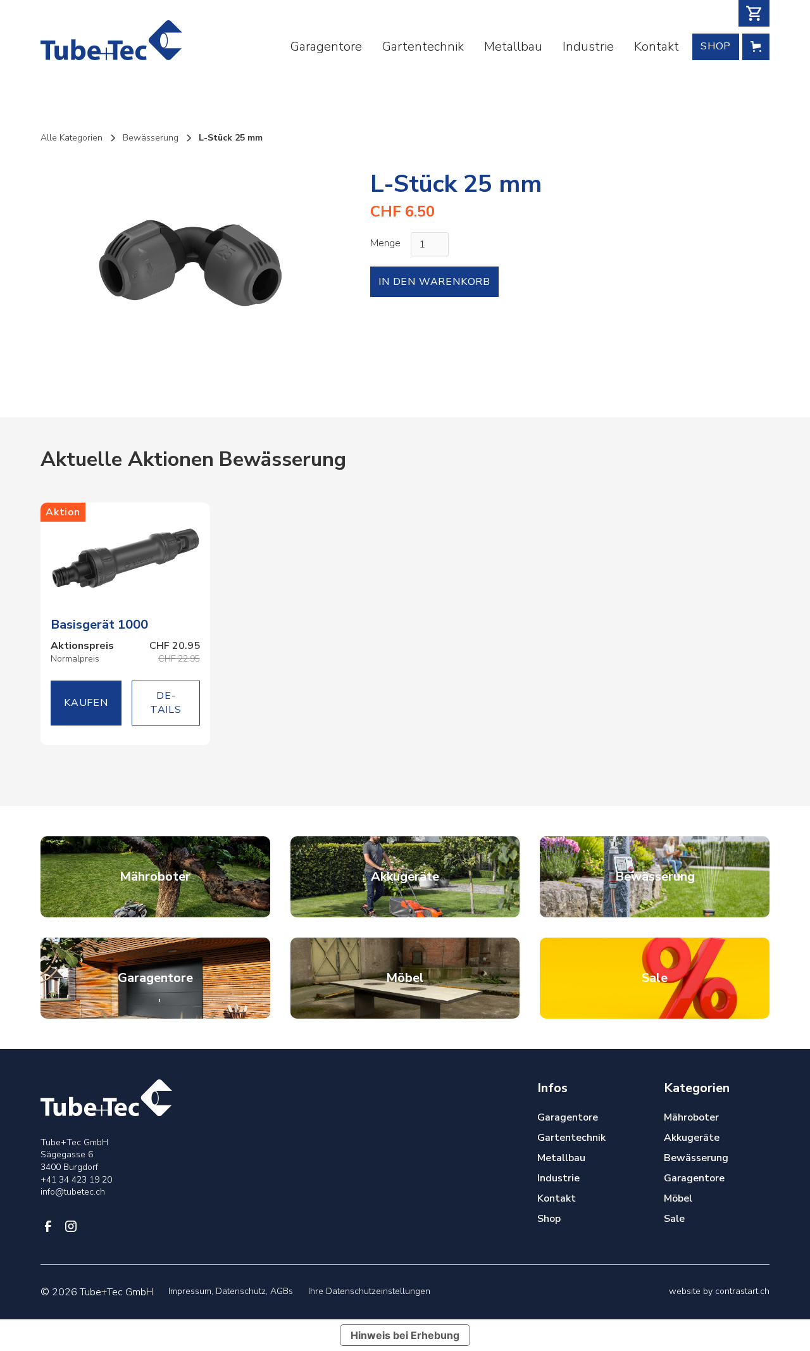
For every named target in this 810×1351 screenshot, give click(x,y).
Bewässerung (696, 1158)
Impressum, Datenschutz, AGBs (230, 1291)
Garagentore (326, 46)
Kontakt (656, 46)
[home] (111, 40)
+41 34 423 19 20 (76, 1180)
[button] (754, 13)
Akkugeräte (692, 1138)
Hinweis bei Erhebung (405, 1335)
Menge (385, 243)
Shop (716, 46)
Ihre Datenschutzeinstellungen (369, 1291)
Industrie (588, 46)
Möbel (678, 1198)
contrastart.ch (742, 1291)
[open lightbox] (190, 263)
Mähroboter (691, 1117)
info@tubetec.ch (72, 1192)
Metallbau (513, 46)
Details (166, 703)
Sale (674, 1219)
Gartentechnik (423, 46)
